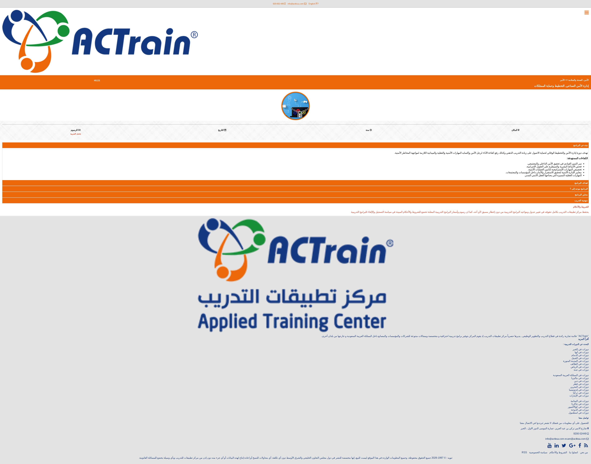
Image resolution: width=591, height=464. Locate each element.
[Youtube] (549, 445)
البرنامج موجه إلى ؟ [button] (579, 189)
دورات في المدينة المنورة (576, 361)
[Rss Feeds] (585, 445)
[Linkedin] (556, 445)
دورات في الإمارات (579, 395)
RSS (524, 452)
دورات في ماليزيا (580, 378)
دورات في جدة (581, 369)
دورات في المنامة (580, 401)
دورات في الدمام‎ (580, 355)
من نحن (584, 452)
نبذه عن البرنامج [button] (580, 145)
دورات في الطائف (579, 364)
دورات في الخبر (581, 349)
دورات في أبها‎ (582, 352)
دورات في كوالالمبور (578, 407)
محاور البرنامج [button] (581, 194)
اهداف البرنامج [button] (581, 183)
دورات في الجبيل (580, 358)
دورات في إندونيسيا (579, 389)
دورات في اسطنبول (579, 412)
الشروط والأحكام (558, 452)
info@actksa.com (554, 439)
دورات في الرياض (580, 367)
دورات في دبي (581, 381)
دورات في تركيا (581, 392)
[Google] (571, 445)
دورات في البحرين (579, 387)
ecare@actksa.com (575, 439)
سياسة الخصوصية (538, 452)
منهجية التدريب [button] (581, 200)
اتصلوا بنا (573, 452)
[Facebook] (579, 445)
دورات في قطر (581, 384)
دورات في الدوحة (580, 409)
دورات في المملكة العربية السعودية (571, 375)
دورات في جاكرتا (580, 404)
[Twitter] (563, 445)
